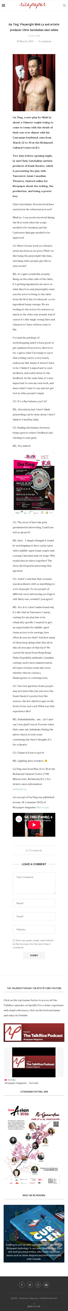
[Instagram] (38, 1285)
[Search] (64, 5)
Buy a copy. (43, 807)
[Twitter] (30, 1285)
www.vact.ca (19, 789)
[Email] (46, 1285)
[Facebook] (22, 1285)
